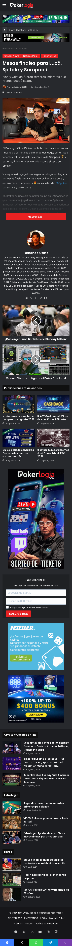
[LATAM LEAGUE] (36, 37)
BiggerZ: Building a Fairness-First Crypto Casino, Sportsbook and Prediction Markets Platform (43, 762)
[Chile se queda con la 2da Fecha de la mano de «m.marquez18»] (19, 438)
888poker (61, 183)
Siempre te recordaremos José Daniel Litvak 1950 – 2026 (53, 453)
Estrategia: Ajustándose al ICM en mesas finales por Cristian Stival (44, 834)
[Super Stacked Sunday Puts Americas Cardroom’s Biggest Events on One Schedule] (12, 779)
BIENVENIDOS (15, 918)
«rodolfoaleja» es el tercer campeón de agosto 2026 (19, 417)
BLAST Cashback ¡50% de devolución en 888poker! (35, 30)
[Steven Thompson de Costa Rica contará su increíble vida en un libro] (12, 864)
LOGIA (43, 918)
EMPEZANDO (31, 918)
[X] (31, 298)
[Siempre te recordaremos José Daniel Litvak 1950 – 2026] (53, 438)
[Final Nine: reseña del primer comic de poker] (12, 879)
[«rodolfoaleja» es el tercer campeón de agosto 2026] (19, 404)
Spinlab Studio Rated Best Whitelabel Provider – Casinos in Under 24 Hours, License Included (46, 746)
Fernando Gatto (14, 87)
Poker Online (49, 56)
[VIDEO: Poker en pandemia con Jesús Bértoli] (12, 822)
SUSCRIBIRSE (18, 613)
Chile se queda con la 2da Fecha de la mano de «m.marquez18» (18, 453)
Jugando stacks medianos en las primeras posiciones (43, 804)
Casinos (18, 923)
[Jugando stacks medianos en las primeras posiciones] (12, 807)
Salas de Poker (57, 918)
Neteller (29, 923)
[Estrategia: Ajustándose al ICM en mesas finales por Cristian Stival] (12, 837)
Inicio (8, 48)
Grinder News (11, 56)
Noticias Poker (19, 48)
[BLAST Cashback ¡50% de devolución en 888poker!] (53, 404)
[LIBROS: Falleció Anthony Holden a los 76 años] (12, 894)
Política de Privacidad (47, 923)
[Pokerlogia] (21, 5)
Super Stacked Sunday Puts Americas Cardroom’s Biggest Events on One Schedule (46, 778)
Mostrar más (35, 216)
